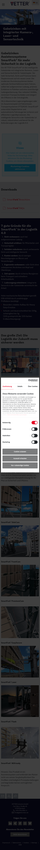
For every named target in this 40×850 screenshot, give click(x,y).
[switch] (34, 429)
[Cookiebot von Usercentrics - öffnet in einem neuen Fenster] (28, 380)
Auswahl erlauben (20, 458)
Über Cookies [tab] (33, 386)
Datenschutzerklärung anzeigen (17, 414)
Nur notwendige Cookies (20, 465)
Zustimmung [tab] (7, 386)
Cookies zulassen (20, 452)
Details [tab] (20, 386)
